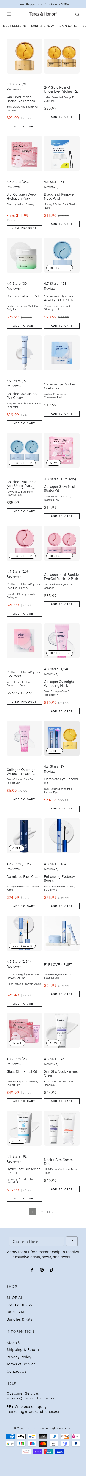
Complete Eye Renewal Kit (61, 781)
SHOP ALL (16, 1297)
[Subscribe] (72, 1241)
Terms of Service (21, 1363)
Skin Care (68, 25)
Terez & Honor (34, 1428)
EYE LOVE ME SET (58, 965)
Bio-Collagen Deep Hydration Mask (21, 196)
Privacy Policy (19, 1356)
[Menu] (8, 14)
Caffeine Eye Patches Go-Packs (59, 386)
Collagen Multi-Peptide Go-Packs (24, 674)
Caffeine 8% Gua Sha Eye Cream (22, 396)
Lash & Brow (42, 25)
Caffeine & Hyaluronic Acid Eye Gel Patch (60, 298)
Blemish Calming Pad (23, 296)
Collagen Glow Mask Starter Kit (60, 489)
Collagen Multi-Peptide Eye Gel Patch (24, 586)
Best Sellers (14, 25)
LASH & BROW (20, 1304)
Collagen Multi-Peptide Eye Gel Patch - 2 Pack (61, 577)
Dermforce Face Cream (24, 877)
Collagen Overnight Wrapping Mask (59, 684)
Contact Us (17, 1371)
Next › (52, 1212)
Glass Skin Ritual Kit (22, 1072)
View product (24, 228)
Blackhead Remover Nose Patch (59, 196)
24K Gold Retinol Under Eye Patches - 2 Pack (60, 89)
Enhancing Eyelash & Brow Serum (23, 976)
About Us (15, 1342)
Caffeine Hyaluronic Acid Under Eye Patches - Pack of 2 (21, 484)
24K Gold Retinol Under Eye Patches (21, 99)
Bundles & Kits (20, 1319)
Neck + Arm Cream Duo (58, 1162)
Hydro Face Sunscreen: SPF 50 (24, 1171)
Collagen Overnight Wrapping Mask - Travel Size (22, 772)
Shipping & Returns (24, 1349)
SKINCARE (16, 1311)
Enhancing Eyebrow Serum (59, 879)
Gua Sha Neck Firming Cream (61, 1074)
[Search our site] (77, 14)
